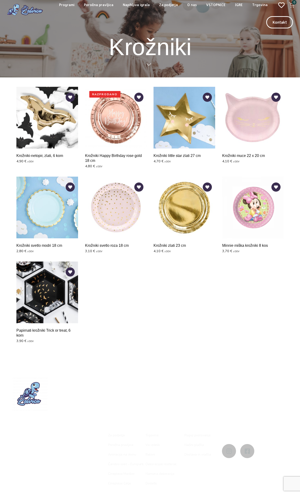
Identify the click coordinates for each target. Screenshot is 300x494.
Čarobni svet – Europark (126, 464)
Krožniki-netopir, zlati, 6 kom (39, 156)
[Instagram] (229, 451)
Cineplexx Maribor (121, 473)
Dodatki (151, 483)
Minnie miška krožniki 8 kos (245, 245)
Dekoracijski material (161, 464)
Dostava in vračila (197, 454)
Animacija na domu (122, 454)
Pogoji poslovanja (197, 435)
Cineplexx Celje (119, 483)
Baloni (150, 454)
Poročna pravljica (120, 445)
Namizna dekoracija (160, 473)
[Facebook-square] (247, 451)
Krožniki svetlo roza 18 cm (107, 245)
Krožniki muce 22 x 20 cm (243, 156)
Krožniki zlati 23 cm (170, 245)
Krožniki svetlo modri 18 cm (39, 245)
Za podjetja (116, 435)
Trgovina (152, 435)
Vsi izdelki (153, 445)
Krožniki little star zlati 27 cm (177, 156)
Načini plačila (194, 445)
